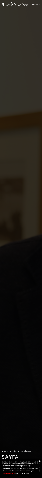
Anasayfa (6, 451)
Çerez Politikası (9, 473)
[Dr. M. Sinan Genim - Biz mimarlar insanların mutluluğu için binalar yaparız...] (15, 4)
